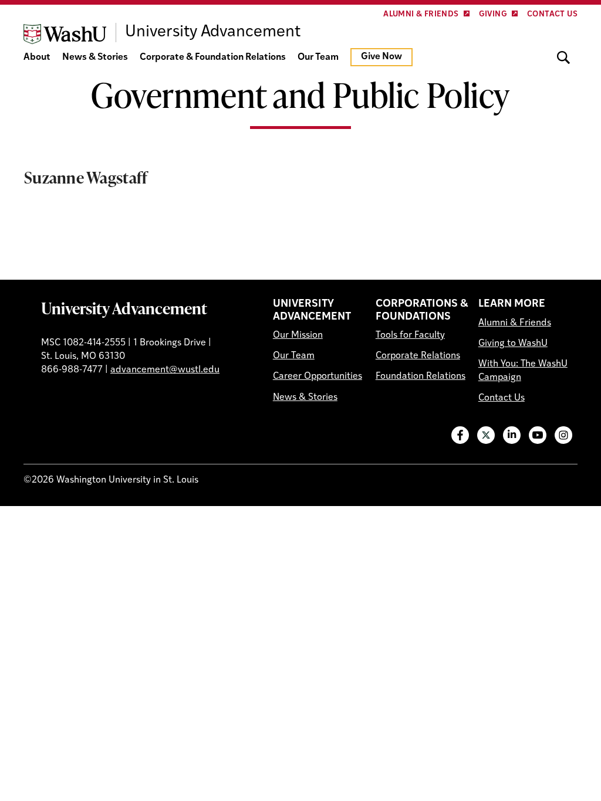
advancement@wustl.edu (165, 370)
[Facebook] (460, 435)
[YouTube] (537, 435)
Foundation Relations (420, 376)
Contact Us (552, 14)
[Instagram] (563, 435)
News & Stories (95, 57)
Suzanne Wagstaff (85, 177)
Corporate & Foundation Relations (213, 57)
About (36, 57)
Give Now (381, 57)
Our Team (318, 57)
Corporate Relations (418, 356)
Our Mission (298, 335)
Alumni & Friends (420, 14)
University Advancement (124, 308)
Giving (493, 14)
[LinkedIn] (512, 435)
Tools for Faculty (410, 335)
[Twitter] (486, 435)
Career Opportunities (317, 376)
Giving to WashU (513, 343)
